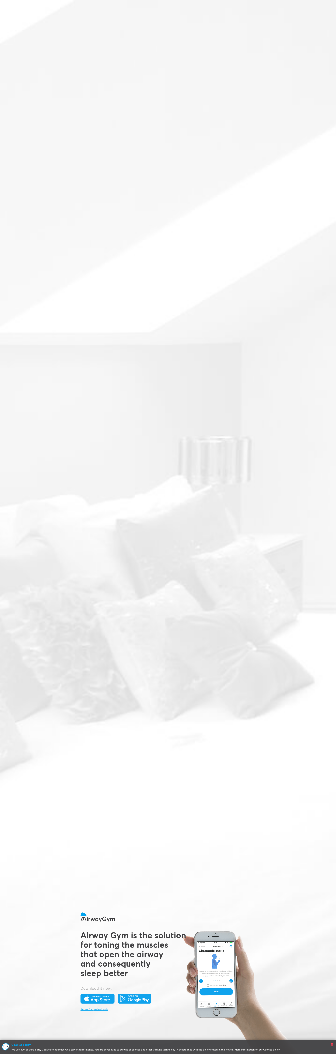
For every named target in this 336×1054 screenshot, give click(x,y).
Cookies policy (271, 1050)
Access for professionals (94, 1009)
